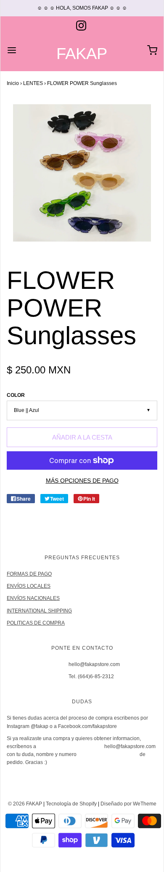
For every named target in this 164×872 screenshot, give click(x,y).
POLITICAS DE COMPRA (36, 623)
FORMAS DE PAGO (29, 574)
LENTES (33, 83)
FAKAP (81, 53)
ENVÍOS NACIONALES (33, 598)
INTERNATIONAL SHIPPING (39, 611)
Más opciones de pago (82, 481)
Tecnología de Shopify (71, 804)
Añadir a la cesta (82, 437)
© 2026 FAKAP (25, 804)
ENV (12, 586)
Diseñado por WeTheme (128, 804)
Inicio (13, 83)
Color (16, 395)
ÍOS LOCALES (33, 586)
